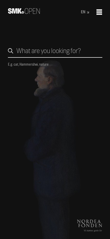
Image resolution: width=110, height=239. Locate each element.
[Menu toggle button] (99, 12)
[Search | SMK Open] (24, 12)
